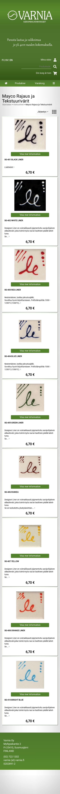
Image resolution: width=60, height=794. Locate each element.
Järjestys (42, 111)
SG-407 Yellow (11, 561)
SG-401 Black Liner (13, 159)
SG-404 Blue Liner (13, 356)
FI (3, 60)
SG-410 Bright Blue (13, 700)
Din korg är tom (43, 73)
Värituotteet (18, 104)
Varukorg (40, 83)
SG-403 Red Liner (12, 290)
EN (11, 60)
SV (6, 60)
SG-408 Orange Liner (14, 630)
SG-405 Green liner (13, 423)
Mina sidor (46, 59)
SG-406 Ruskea (11, 492)
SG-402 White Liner (13, 220)
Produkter (20, 83)
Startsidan (6, 104)
